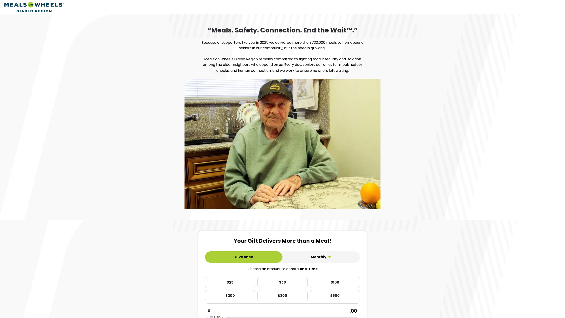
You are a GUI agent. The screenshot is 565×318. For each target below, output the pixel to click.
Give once (244, 256)
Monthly (318, 256)
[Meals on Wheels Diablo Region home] (34, 7)
